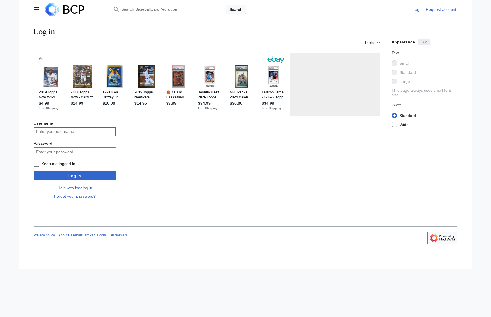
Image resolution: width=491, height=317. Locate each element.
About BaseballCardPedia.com (82, 235)
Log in (74, 175)
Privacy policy (44, 235)
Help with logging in (74, 188)
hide (424, 42)
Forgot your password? (75, 196)
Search (236, 9)
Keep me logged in (58, 163)
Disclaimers (118, 235)
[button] (36, 9)
